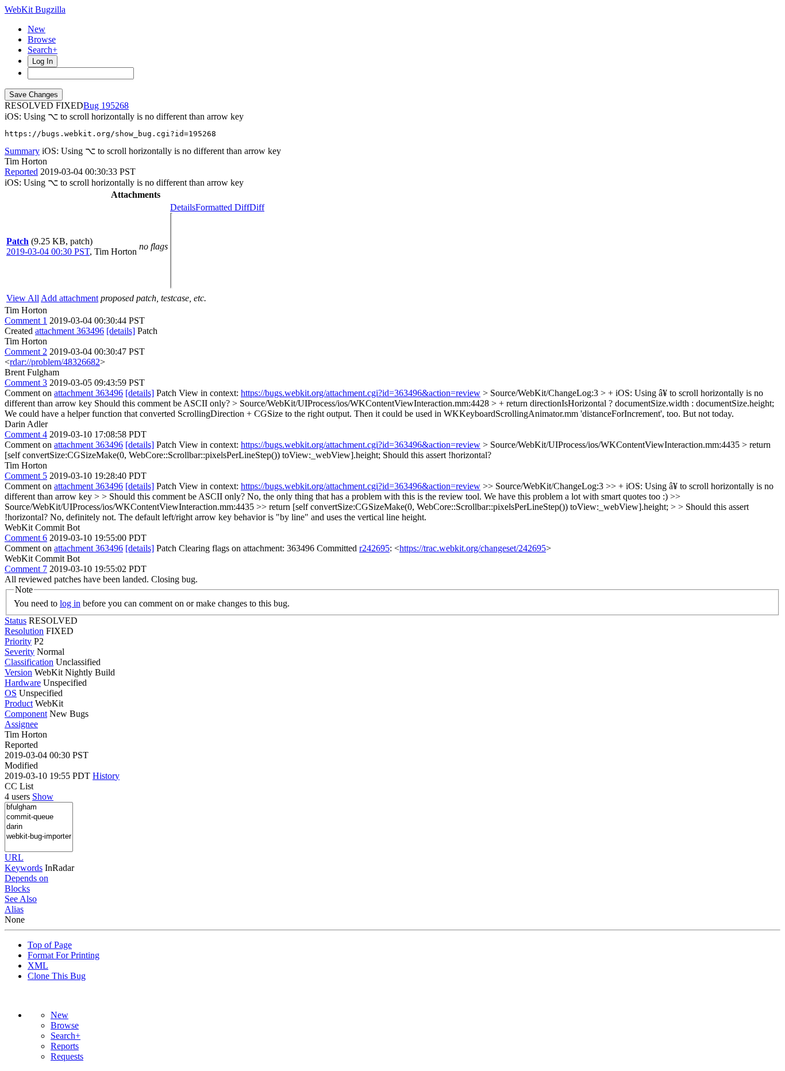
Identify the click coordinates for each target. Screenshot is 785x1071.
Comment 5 (26, 476)
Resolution (24, 631)
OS (11, 693)
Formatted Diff (222, 207)
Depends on (26, 878)
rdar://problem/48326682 (55, 362)
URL (14, 857)
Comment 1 (26, 320)
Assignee (21, 724)
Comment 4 (26, 434)
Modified (21, 765)
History (106, 776)
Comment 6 (26, 538)
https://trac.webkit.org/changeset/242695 (472, 548)
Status (15, 620)
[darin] (38, 827)
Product (19, 703)
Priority (18, 641)
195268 (115, 105)
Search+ (42, 50)
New (36, 29)
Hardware (23, 683)
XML (38, 965)
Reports (65, 1046)
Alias (14, 909)
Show (42, 796)
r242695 (374, 548)
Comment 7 (26, 569)
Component (26, 714)
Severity (19, 652)
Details (182, 207)
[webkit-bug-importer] (38, 837)
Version (18, 672)
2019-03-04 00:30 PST (48, 251)
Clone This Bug (57, 976)
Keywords (24, 868)
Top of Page (50, 945)
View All (22, 298)
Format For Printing (63, 955)
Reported (21, 171)
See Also (21, 899)
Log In (42, 61)
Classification (29, 662)
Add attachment (69, 298)
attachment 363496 (69, 331)
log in (70, 603)
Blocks (17, 888)
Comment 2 (26, 351)
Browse (42, 39)
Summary (22, 151)
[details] (120, 331)
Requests (67, 1056)
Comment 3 (26, 382)
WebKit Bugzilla (35, 9)
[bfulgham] (38, 807)
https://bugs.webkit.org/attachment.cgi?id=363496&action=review (360, 393)
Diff (256, 207)
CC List (19, 786)
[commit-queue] (38, 817)
